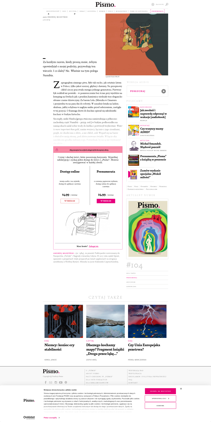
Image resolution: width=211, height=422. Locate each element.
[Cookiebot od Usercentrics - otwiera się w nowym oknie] (29, 417)
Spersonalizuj (159, 398)
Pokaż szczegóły (50, 418)
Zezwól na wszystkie (160, 391)
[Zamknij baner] (186, 388)
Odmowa (160, 405)
